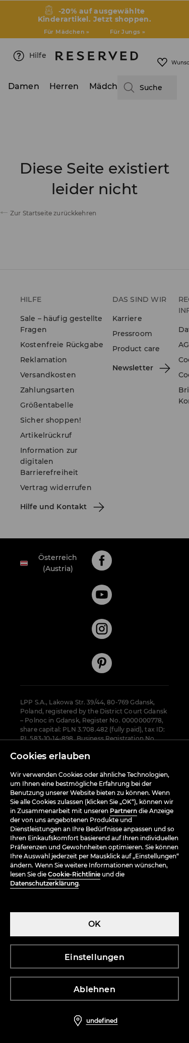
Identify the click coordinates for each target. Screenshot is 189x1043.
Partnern (123, 811)
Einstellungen (94, 957)
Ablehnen (94, 989)
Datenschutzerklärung (44, 883)
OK (94, 924)
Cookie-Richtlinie (74, 874)
